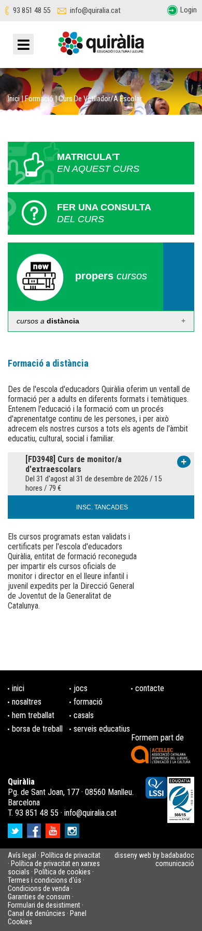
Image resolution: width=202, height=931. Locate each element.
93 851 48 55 (31, 10)
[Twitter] (16, 827)
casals (84, 715)
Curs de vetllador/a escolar (100, 98)
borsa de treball (37, 729)
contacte (149, 688)
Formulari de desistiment (44, 905)
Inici (14, 98)
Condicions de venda (38, 888)
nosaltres (26, 702)
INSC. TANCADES (102, 507)
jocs (81, 688)
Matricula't (98, 163)
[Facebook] (35, 827)
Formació (39, 98)
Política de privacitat (70, 855)
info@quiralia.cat (95, 10)
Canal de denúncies (36, 913)
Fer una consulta (104, 213)
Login (188, 10)
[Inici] (101, 47)
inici (18, 688)
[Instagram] (73, 827)
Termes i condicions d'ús (44, 880)
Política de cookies (62, 872)
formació (88, 702)
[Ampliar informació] (184, 461)
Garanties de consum (39, 897)
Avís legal (22, 855)
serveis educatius (102, 729)
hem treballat (33, 715)
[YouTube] (54, 827)
